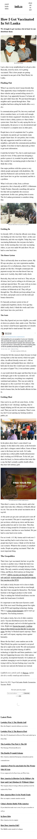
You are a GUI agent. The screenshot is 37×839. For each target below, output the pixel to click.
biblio (7, 8)
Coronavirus (32, 682)
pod (30, 10)
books (7, 6)
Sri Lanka (19, 682)
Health (25, 682)
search (7, 4)
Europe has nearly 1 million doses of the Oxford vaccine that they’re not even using (18, 629)
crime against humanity (15, 610)
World (9, 684)
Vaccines (3, 684)
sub (30, 5)
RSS (20, 696)
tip (30, 7)
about (30, 3)
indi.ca (18, 6)
